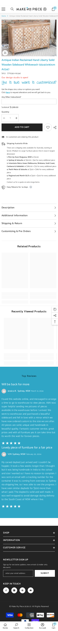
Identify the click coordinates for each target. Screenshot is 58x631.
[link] (15, 297)
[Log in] (45, 9)
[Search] (12, 9)
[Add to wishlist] (48, 127)
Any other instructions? (11, 97)
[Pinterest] (22, 590)
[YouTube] (31, 590)
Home (4, 16)
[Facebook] (6, 590)
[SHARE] (54, 127)
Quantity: (5, 112)
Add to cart (21, 127)
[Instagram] (14, 590)
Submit (45, 573)
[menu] (3, 9)
